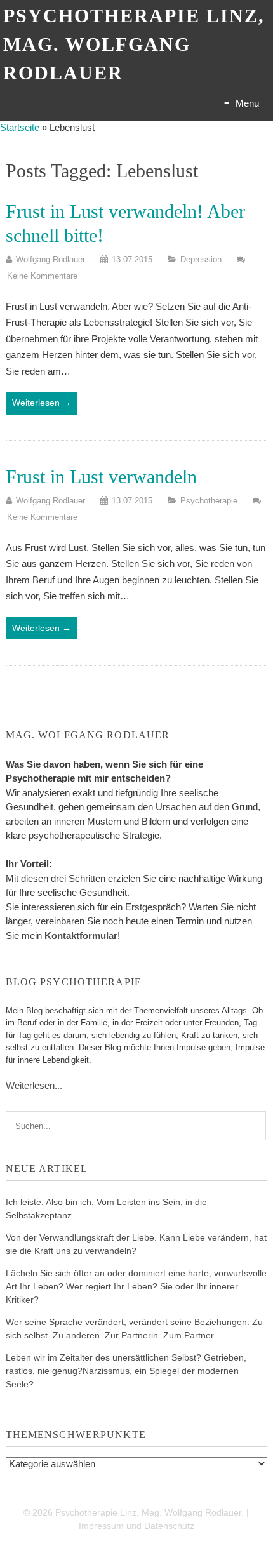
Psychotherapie (208, 500)
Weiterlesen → (41, 402)
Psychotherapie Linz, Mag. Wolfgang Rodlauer (134, 44)
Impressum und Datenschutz (136, 1526)
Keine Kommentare (42, 276)
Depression (201, 259)
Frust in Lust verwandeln (101, 476)
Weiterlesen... (34, 1085)
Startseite (19, 127)
